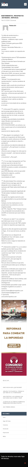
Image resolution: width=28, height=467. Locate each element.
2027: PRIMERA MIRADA (9, 407)
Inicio (4, 417)
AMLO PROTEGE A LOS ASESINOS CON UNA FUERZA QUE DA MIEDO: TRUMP (13, 397)
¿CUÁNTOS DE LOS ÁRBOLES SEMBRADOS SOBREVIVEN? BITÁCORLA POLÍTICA (14, 402)
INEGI (4, 436)
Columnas (13, 20)
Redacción (12, 25)
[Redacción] (5, 31)
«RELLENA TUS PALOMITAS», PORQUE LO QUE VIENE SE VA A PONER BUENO (13, 392)
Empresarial (6, 432)
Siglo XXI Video (7, 421)
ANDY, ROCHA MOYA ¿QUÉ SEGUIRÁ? (12, 387)
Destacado (5, 429)
